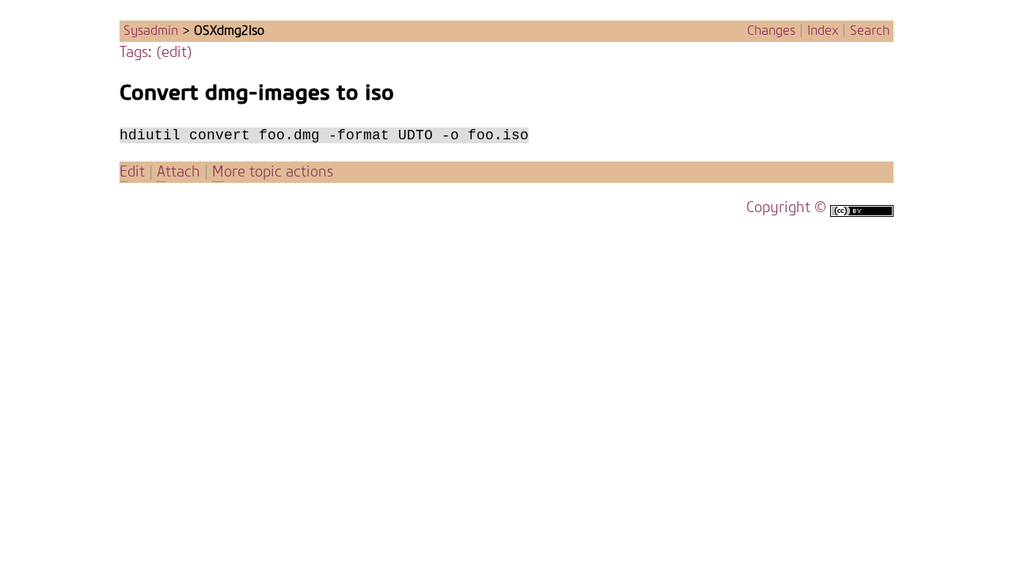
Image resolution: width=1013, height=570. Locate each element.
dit (134, 172)
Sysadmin (150, 31)
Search (870, 31)
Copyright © (786, 208)
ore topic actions (272, 172)
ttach (178, 172)
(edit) (174, 53)
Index (822, 31)
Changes (771, 31)
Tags (134, 53)
